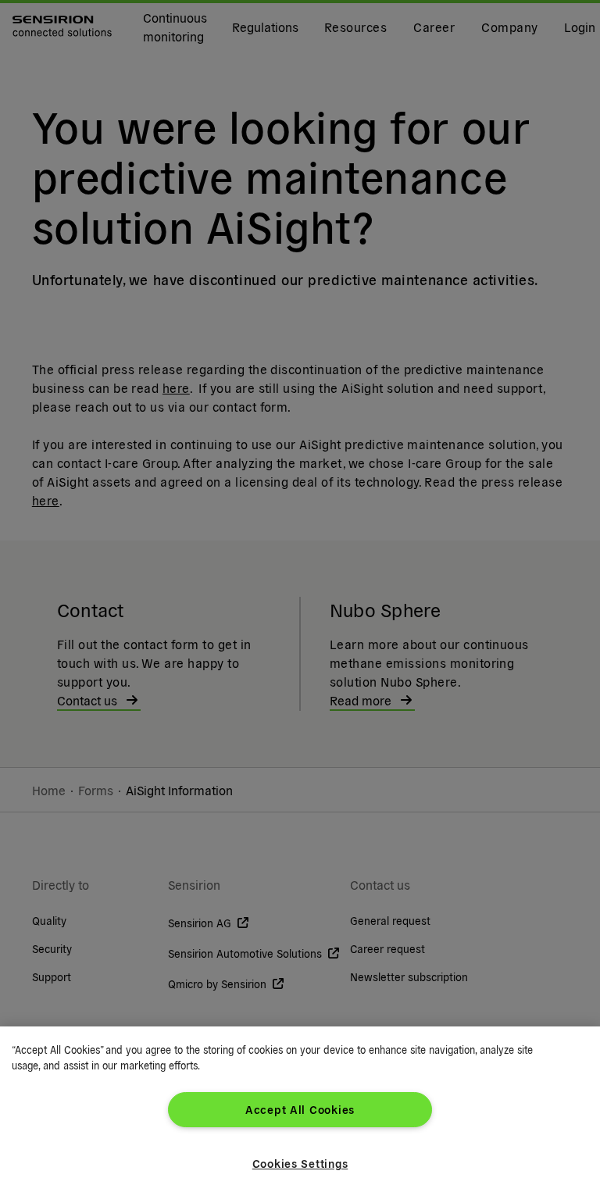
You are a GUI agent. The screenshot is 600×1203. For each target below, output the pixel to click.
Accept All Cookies (300, 1109)
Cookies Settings (300, 1163)
